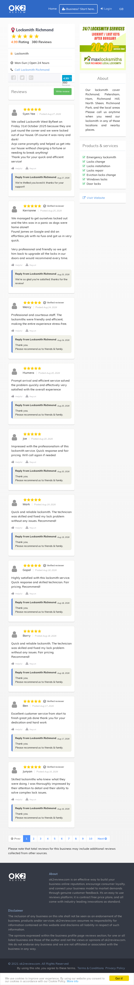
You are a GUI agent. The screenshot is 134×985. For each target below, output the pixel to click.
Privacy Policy (115, 968)
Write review (62, 91)
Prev (17, 838)
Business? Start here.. (80, 9)
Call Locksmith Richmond (32, 70)
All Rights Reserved (55, 964)
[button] (16, 168)
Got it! (119, 978)
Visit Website (95, 198)
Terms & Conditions (90, 968)
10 (90, 838)
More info (72, 981)
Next (101, 838)
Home (52, 8)
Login (108, 8)
